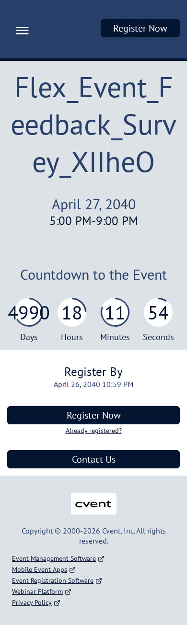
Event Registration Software (53, 580)
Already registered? (94, 430)
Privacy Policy (32, 602)
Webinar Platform (37, 591)
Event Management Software (54, 558)
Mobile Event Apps (39, 569)
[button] (20, 29)
